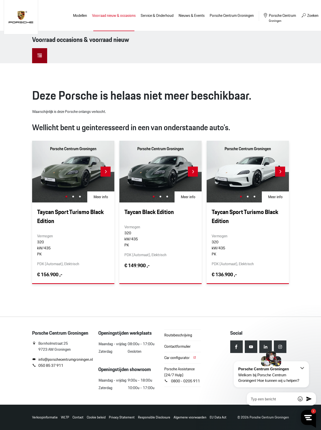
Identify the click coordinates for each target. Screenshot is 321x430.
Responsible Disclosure (154, 417)
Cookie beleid (96, 417)
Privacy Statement (122, 417)
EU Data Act (218, 417)
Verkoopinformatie (45, 417)
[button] (106, 172)
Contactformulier (177, 346)
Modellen (80, 15)
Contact (78, 417)
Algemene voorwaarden (190, 417)
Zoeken (312, 15)
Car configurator (177, 357)
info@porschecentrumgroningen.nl (64, 359)
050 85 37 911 (50, 366)
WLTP (65, 417)
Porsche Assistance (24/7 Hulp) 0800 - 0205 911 (182, 375)
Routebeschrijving (178, 335)
